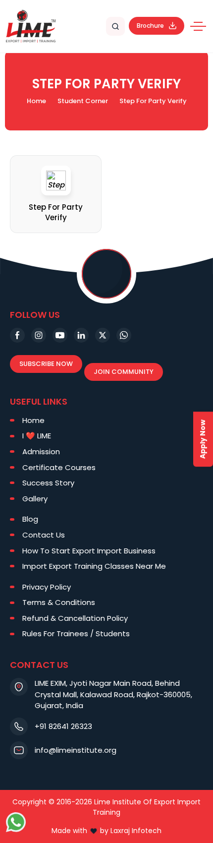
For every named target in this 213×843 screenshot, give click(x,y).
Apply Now (203, 439)
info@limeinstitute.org (75, 750)
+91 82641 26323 (63, 726)
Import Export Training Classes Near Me (94, 566)
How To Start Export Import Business (89, 550)
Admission (41, 451)
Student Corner (82, 101)
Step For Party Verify (56, 212)
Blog (30, 519)
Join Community (124, 371)
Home (36, 101)
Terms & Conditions (58, 602)
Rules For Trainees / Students (76, 633)
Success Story (48, 483)
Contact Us (43, 535)
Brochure (150, 25)
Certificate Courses (59, 467)
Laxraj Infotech (135, 831)
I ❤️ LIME (36, 435)
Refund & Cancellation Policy (75, 618)
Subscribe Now (46, 363)
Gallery (35, 498)
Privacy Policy (46, 587)
